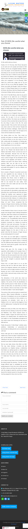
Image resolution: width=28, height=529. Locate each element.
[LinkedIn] (26, 21)
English (6, 527)
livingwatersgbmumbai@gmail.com (10, 496)
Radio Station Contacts (9, 506)
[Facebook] (26, 18)
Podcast (4, 478)
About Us (4, 469)
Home (4, 466)
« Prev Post (5, 387)
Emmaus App (6, 448)
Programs (4, 472)
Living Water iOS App (8, 456)
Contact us (5, 475)
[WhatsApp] (26, 15)
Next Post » (23, 387)
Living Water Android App (9, 452)
